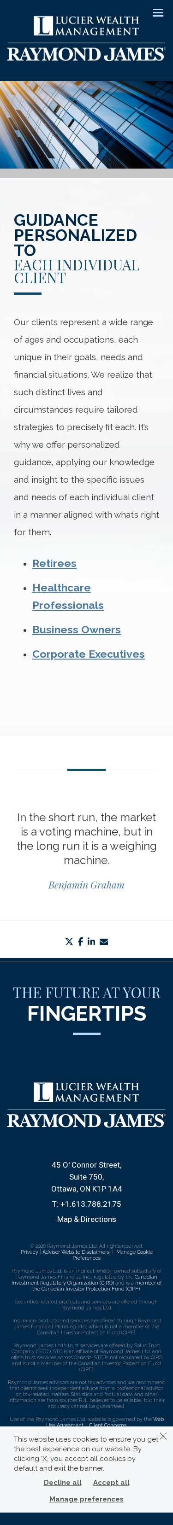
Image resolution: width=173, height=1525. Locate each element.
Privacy (29, 1252)
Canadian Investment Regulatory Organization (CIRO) (84, 1280)
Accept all (111, 1482)
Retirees (54, 563)
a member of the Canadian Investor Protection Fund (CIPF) (97, 1286)
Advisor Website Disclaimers (75, 1252)
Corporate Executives (88, 654)
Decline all (63, 1482)
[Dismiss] (163, 1436)
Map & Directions (86, 1219)
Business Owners (76, 629)
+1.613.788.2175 (90, 1204)
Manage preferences (86, 1499)
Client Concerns (107, 1425)
